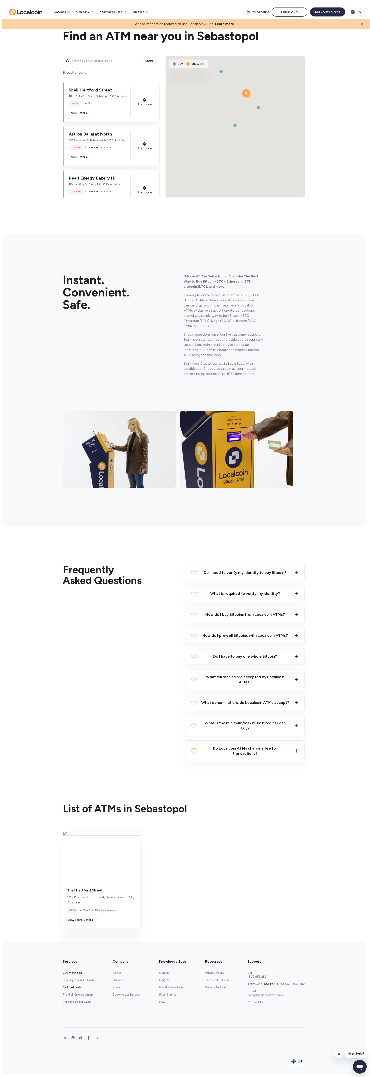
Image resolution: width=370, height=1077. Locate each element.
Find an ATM (289, 12)
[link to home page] (26, 12)
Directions (144, 104)
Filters (148, 61)
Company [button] (82, 12)
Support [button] (138, 12)
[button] (111, 102)
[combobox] (98, 61)
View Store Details (80, 920)
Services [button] (60, 12)
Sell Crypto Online (327, 12)
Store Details (78, 113)
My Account (260, 12)
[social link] (65, 1037)
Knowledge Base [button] (111, 12)
